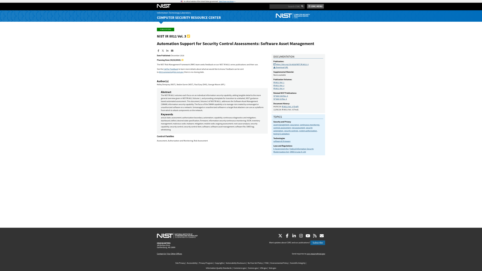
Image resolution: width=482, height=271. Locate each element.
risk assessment (298, 128)
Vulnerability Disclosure (236, 263)
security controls (291, 131)
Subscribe (318, 242)
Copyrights (219, 263)
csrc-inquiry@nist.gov (316, 254)
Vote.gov (272, 268)
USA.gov (263, 268)
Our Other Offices (174, 254)
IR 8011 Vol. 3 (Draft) (290, 106)
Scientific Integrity (297, 263)
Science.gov (253, 268)
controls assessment (282, 128)
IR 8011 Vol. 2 (278, 85)
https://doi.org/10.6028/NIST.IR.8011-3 (292, 64)
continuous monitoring (309, 125)
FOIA (266, 263)
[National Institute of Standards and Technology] (177, 235)
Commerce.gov (239, 268)
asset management (281, 125)
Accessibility (192, 263)
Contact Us (161, 254)
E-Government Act (281, 149)
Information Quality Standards (219, 268)
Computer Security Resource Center (189, 17)
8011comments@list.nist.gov (171, 72)
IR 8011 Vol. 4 (278, 88)
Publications (165, 29)
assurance (294, 125)
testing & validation (281, 134)
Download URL (281, 67)
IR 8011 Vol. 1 (278, 82)
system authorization (308, 131)
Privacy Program (206, 263)
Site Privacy (180, 263)
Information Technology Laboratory (174, 12)
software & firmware (281, 141)
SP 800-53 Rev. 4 (280, 99)
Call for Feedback (171, 69)
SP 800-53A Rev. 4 (280, 96)
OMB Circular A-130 (298, 152)
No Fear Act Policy (255, 263)
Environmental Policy (279, 263)
